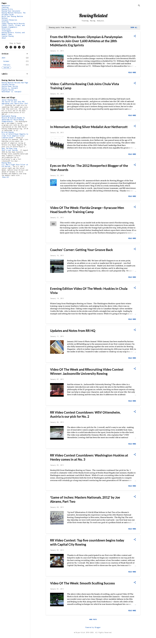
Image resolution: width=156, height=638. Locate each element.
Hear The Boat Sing (9, 148)
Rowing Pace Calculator (11, 11)
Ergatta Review (8, 90)
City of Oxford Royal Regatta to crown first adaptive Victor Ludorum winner (15, 135)
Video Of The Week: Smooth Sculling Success (82, 583)
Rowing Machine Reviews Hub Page (15, 83)
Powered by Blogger (93, 627)
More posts (93, 619)
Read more (132, 72)
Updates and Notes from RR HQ (72, 330)
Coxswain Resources (9, 20)
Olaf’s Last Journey (10, 150)
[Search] (139, 6)
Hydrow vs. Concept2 (10, 88)
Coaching (5, 7)
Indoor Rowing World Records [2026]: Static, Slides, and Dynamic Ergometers (13, 25)
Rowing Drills (7, 9)
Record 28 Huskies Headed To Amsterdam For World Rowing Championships (13, 119)
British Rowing (8, 132)
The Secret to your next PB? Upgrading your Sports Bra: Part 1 (15, 103)
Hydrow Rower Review (10, 86)
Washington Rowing (9, 116)
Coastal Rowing (8, 36)
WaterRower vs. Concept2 (11, 92)
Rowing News (6, 163)
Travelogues (6, 31)
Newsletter (6, 5)
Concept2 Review (8, 84)
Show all (134, 27)
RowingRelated (93, 15)
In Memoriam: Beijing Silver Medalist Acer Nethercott (89, 127)
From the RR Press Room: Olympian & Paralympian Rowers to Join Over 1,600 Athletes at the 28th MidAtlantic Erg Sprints (86, 41)
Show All (5, 177)
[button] (135, 36)
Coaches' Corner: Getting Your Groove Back (81, 250)
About (4, 38)
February (6, 65)
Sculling (5, 22)
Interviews (6, 29)
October (6, 61)
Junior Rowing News (9, 100)
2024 (3, 58)
